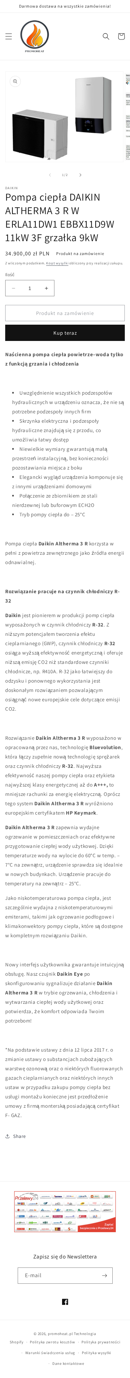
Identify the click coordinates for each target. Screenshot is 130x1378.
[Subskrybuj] (104, 1275)
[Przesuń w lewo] (50, 175)
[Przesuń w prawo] (80, 175)
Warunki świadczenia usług (50, 1352)
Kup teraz (65, 333)
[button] (8, 36)
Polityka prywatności (100, 1342)
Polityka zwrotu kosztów (52, 1342)
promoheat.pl (61, 1333)
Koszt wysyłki (57, 263)
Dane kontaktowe (68, 1363)
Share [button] (19, 1136)
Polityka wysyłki (96, 1352)
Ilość (10, 275)
